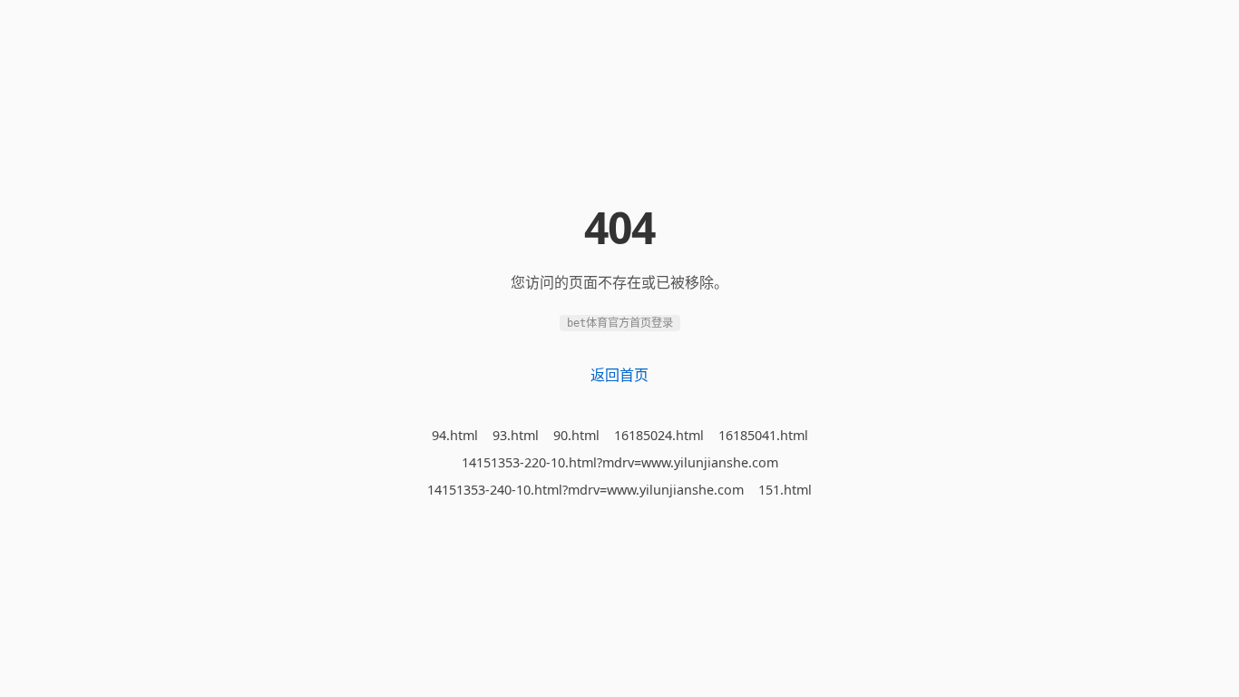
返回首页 (619, 375)
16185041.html (763, 435)
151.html (785, 489)
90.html (576, 435)
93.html (516, 435)
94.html (455, 435)
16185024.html (659, 435)
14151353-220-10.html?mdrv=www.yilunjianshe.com (620, 462)
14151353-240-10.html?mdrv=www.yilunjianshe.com (585, 489)
